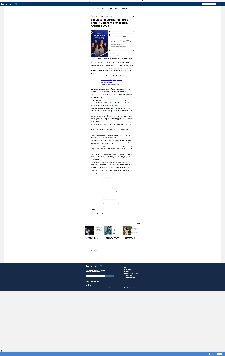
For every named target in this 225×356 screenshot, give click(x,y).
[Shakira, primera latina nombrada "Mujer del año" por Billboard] (112, 231)
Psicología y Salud (123, 8)
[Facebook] (221, 4)
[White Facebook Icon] (89, 285)
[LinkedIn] (223, 4)
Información (109, 8)
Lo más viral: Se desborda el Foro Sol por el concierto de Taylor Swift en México (93, 238)
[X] (219, 4)
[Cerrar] (223, 354)
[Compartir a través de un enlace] (100, 213)
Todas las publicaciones (89, 8)
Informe (6, 3)
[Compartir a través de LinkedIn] (97, 213)
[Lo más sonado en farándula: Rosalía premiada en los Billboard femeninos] (131, 231)
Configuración (213, 354)
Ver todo (138, 224)
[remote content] (112, 80)
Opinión (103, 8)
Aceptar (219, 354)
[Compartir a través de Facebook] (91, 213)
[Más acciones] (133, 16)
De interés (116, 8)
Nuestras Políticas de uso (52, 354)
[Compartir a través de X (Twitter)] (94, 213)
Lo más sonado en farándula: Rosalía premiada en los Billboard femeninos (130, 238)
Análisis (98, 8)
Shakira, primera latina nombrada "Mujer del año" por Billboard (112, 238)
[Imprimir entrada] (102, 213)
